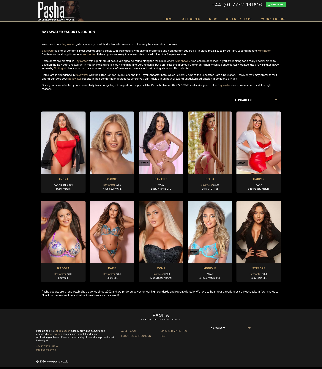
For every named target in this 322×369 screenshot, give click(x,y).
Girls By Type (239, 19)
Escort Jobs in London (136, 336)
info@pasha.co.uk (46, 349)
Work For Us (273, 19)
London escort (62, 330)
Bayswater (68, 44)
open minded (54, 334)
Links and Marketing (174, 330)
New (213, 19)
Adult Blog (128, 330)
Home (168, 19)
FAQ (163, 336)
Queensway (182, 60)
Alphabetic (243, 100)
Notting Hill (60, 68)
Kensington (264, 50)
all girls (191, 19)
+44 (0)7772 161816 (47, 346)
